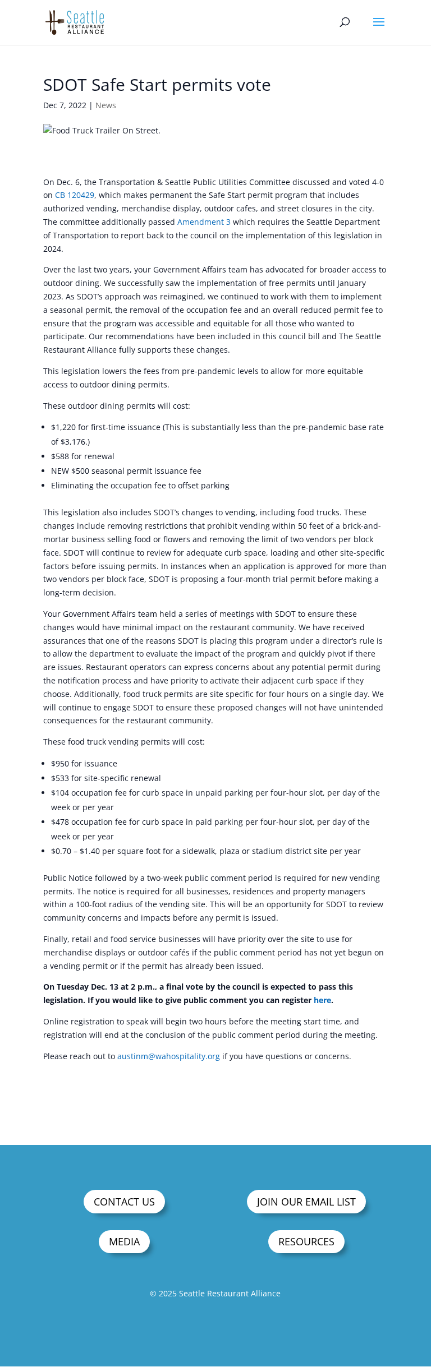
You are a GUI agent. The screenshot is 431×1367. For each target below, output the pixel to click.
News (105, 105)
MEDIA (124, 1241)
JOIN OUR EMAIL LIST (306, 1201)
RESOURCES (306, 1241)
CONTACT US (124, 1201)
